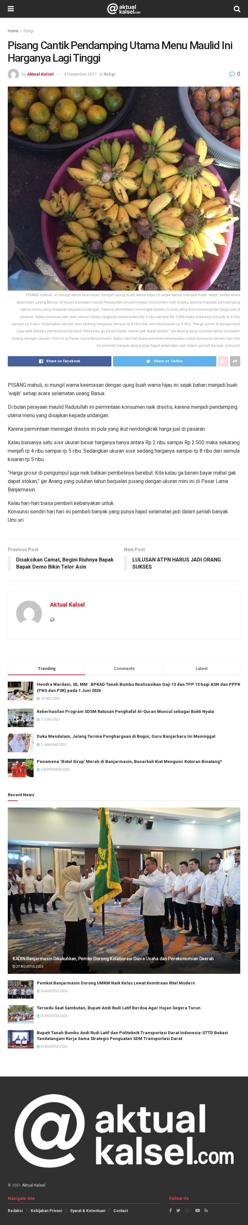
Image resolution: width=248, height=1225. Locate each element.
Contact (120, 1211)
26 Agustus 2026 (53, 991)
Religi (29, 31)
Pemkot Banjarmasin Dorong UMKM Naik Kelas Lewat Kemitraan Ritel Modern (116, 983)
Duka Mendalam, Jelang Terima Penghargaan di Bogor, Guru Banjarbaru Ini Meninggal (126, 736)
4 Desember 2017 (80, 74)
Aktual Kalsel (40, 74)
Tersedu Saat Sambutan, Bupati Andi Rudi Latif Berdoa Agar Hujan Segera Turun (119, 1007)
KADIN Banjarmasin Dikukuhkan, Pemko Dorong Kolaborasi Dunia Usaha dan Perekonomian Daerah (113, 958)
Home (13, 31)
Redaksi (15, 1211)
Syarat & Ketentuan (87, 1211)
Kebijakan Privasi (46, 1211)
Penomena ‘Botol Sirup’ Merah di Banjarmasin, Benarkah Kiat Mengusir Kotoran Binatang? (129, 761)
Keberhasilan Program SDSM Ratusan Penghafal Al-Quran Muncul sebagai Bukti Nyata (125, 711)
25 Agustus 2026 (53, 1016)
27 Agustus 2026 (29, 966)
